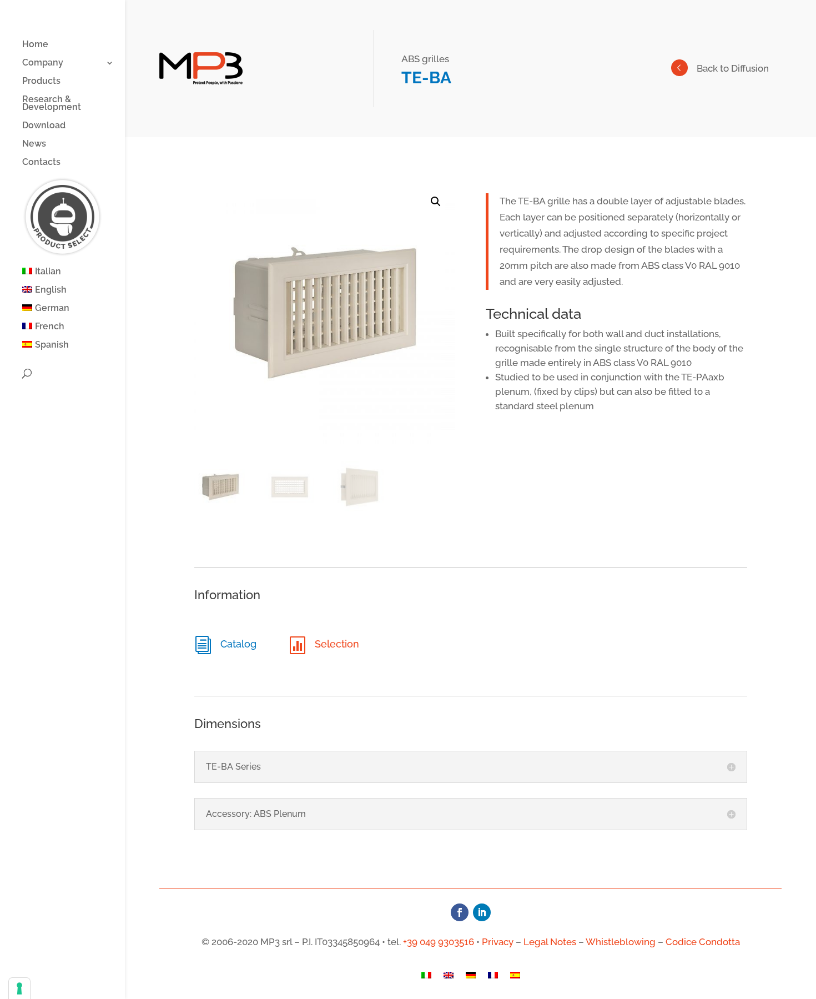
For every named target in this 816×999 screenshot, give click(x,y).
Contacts (41, 162)
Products (41, 81)
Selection (337, 644)
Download (44, 126)
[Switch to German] (471, 978)
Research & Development (51, 104)
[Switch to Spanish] (515, 978)
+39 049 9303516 (438, 941)
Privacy (497, 941)
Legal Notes (549, 941)
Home (35, 45)
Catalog (238, 644)
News (34, 144)
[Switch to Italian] (426, 978)
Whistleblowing (621, 941)
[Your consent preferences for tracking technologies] (19, 988)
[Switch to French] (493, 978)
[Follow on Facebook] (460, 912)
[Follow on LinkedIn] (482, 912)
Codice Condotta (703, 941)
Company (42, 63)
